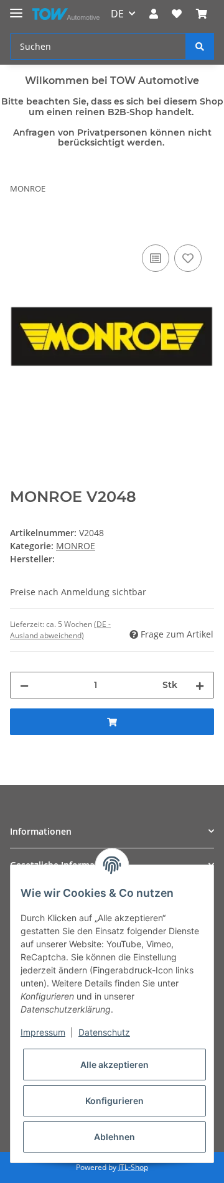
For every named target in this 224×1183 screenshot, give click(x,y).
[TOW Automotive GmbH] (66, 14)
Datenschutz (104, 1032)
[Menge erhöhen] (199, 685)
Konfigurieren (114, 1100)
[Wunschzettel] (177, 13)
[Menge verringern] (24, 685)
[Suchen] (199, 46)
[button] (153, 13)
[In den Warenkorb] (20, 227)
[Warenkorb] (201, 13)
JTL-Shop (133, 1167)
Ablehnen (114, 1136)
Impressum (43, 1032)
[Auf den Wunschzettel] (188, 258)
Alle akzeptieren (114, 1064)
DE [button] (117, 14)
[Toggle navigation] (16, 8)
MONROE (75, 546)
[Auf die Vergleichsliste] (155, 258)
